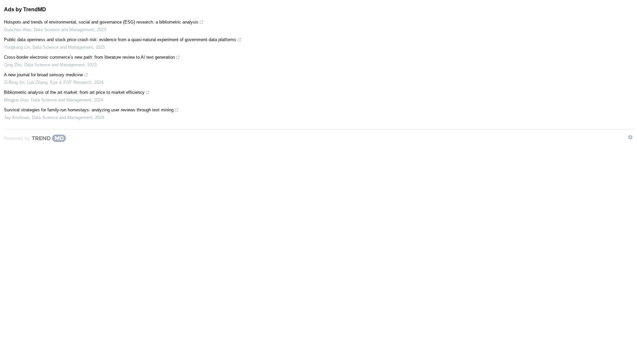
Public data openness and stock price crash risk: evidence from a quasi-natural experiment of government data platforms (120, 39)
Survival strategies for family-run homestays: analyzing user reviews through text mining (89, 109)
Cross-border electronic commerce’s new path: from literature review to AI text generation (89, 57)
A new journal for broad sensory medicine (43, 74)
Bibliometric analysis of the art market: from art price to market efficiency (74, 92)
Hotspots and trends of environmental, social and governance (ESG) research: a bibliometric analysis (101, 22)
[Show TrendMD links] (630, 137)
